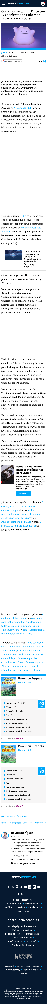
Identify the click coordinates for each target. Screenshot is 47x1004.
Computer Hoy (13, 970)
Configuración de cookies (23, 945)
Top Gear (23, 973)
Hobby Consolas (31, 970)
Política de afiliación (22, 937)
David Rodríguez (10, 56)
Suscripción (31, 941)
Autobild (9, 966)
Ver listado (23, 493)
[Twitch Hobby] (17, 887)
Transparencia (33, 934)
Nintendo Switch (22, 107)
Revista (21, 907)
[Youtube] (38, 887)
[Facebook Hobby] (8, 887)
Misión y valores (15, 941)
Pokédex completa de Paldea (16, 521)
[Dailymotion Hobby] (29, 887)
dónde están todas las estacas (16, 517)
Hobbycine (27, 900)
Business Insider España (28, 966)
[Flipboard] (34, 887)
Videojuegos (15, 823)
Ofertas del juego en (8, 739)
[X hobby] (12, 887)
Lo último (9, 907)
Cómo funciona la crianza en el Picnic (20, 669)
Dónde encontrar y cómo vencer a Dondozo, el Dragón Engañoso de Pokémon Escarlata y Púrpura (32, 259)
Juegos (4, 53)
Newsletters (34, 907)
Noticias (4, 823)
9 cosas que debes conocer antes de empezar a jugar (22, 506)
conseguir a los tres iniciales (25, 666)
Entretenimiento (13, 903)
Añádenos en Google (13, 61)
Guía (25, 823)
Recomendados (32, 903)
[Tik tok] (21, 887)
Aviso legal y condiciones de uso (22, 926)
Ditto (23, 215)
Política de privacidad (22, 930)
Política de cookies (14, 934)
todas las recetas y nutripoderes (18, 625)
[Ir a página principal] (18, 3)
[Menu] (3, 3)
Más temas (23, 911)
